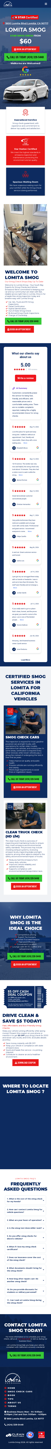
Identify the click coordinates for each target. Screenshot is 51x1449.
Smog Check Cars (20, 1391)
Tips (11, 1399)
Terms (12, 1406)
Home (11, 1388)
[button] (46, 4)
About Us (14, 1402)
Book (11, 1395)
